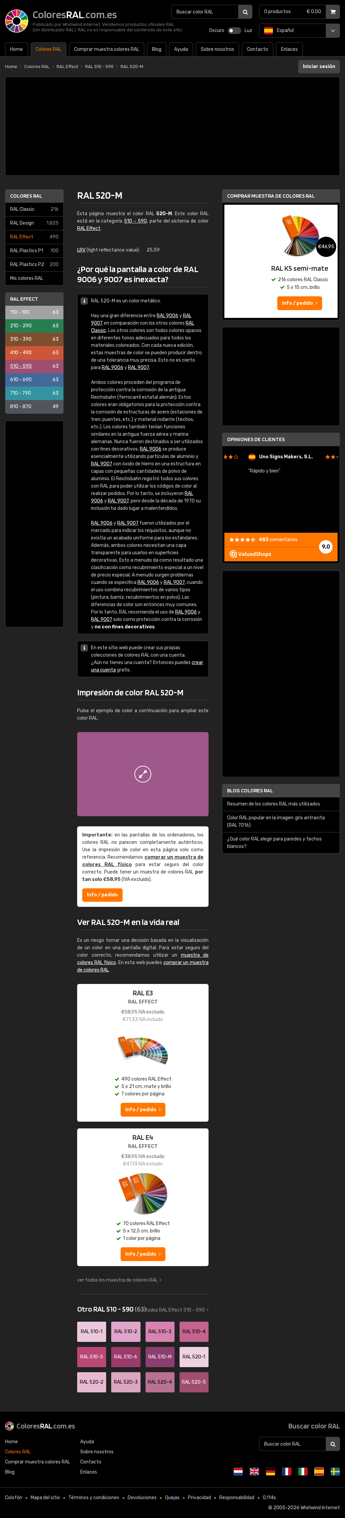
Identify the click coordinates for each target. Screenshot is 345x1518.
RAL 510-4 (194, 1331)
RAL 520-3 (126, 1382)
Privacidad (199, 1497)
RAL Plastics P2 (34, 264)
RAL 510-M (159, 1357)
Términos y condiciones (93, 1497)
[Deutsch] (270, 1471)
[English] (254, 1471)
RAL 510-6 (125, 1357)
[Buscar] (245, 12)
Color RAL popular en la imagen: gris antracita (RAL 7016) (276, 821)
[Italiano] (303, 1471)
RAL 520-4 (160, 1382)
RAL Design (34, 223)
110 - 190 (34, 312)
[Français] (286, 1471)
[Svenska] (335, 1471)
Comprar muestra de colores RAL (271, 196)
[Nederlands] (238, 1471)
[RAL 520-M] (143, 774)
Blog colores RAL (250, 790)
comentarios (278, 539)
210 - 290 (34, 326)
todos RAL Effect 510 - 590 (175, 1310)
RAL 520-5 (194, 1382)
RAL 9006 (167, 316)
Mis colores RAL (26, 278)
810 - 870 (34, 406)
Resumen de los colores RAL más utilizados (273, 804)
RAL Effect (34, 237)
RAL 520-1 (194, 1357)
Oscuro (216, 30)
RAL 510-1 (91, 1331)
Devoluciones (142, 1497)
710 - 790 (34, 393)
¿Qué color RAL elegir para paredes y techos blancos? (274, 842)
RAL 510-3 (160, 1331)
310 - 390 (34, 339)
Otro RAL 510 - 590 (111, 1309)
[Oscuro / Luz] (234, 30)
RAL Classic (34, 209)
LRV (81, 250)
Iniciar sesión (319, 66)
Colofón (13, 1497)
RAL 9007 (138, 367)
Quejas (172, 1497)
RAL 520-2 (91, 1382)
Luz (248, 30)
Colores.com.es (46, 1425)
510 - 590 (34, 366)
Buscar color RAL (314, 1425)
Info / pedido (102, 895)
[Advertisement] (172, 126)
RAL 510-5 (91, 1357)
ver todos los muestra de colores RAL (117, 1280)
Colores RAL (26, 196)
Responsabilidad (236, 1497)
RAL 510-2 (126, 1331)
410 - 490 (34, 353)
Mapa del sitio (45, 1497)
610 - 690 (34, 380)
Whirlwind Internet (320, 1508)
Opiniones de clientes (256, 439)
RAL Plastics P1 (34, 251)
